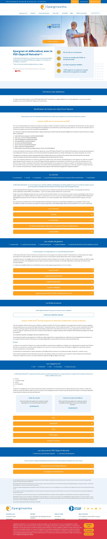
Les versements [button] (53, 209)
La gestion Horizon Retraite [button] (53, 276)
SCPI (34, 366)
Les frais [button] (53, 214)
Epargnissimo (53, 6)
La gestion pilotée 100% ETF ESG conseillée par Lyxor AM (83, 244)
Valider (92, 13)
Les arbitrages (37, 177)
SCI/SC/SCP (42, 366)
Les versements (18, 177)
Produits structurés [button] (53, 441)
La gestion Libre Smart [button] (53, 282)
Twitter (88, 508)
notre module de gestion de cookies (22, 532)
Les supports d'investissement (66, 453)
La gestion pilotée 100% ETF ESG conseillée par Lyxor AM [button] (53, 293)
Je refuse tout (89, 534)
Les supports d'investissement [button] (53, 472)
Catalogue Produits (60, 519)
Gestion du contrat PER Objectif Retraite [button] (53, 466)
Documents (58, 516)
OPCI (50, 366)
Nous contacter (53, 41)
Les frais (28, 177)
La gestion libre (14, 244)
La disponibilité (91, 177)
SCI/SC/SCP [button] (53, 423)
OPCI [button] (53, 429)
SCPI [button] (53, 418)
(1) (40, 54)
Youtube (96, 508)
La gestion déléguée (60, 244)
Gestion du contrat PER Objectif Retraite (44, 453)
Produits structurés (71, 366)
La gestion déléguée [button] (53, 287)
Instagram (100, 508)
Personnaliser (89, 530)
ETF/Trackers (58, 366)
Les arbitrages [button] (53, 220)
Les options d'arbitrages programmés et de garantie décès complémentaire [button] (53, 226)
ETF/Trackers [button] (53, 435)
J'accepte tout (89, 525)
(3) (37, 320)
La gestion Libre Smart (45, 244)
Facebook (84, 508)
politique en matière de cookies (24, 534)
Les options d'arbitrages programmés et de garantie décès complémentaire (64, 177)
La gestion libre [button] (53, 270)
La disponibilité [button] (53, 232)
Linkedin (92, 508)
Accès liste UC (34, 406)
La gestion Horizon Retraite (29, 244)
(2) (24, 127)
